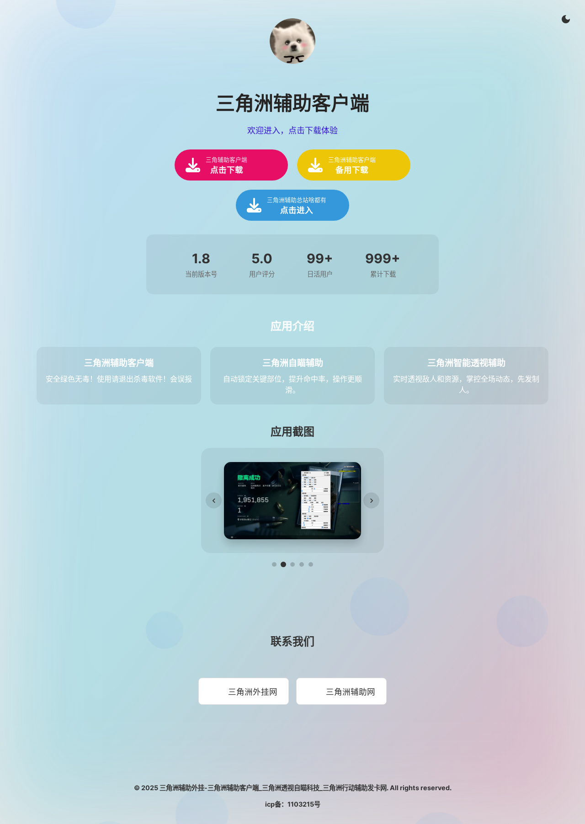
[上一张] (214, 501)
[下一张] (371, 501)
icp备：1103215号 (292, 804)
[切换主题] (566, 19)
